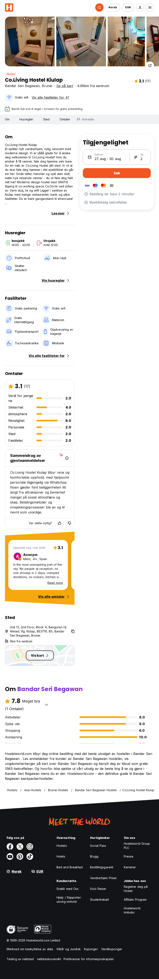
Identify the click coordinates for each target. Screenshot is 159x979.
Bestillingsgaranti (101, 867)
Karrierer (130, 867)
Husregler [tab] (26, 119)
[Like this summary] (59, 523)
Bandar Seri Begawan (22, 86)
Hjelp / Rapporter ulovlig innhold (69, 899)
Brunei (47, 86)
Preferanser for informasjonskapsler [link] (89, 959)
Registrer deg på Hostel (136, 889)
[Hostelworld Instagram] (29, 846)
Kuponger (91, 949)
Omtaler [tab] (65, 119)
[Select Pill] (99, 7)
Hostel (11, 74)
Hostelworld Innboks (132, 910)
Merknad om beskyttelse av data (30, 949)
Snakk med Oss (67, 888)
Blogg (94, 856)
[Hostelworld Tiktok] (29, 856)
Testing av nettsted (20, 959)
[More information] (66, 458)
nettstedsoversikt (49, 959)
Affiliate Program (135, 899)
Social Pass (98, 845)
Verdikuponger (111, 949)
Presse (129, 856)
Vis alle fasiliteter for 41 (50, 97)
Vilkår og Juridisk (68, 949)
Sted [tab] (46, 119)
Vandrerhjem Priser (103, 878)
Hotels (61, 856)
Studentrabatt (99, 899)
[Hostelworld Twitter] (20, 846)
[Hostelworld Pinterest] (20, 856)
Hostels (62, 845)
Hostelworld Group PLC (137, 845)
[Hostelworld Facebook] (10, 846)
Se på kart (64, 86)
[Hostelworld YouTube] (10, 856)
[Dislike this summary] (69, 523)
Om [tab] (7, 119)
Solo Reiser (98, 888)
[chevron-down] (47, 705)
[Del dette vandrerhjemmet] (150, 65)
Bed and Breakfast (70, 867)
